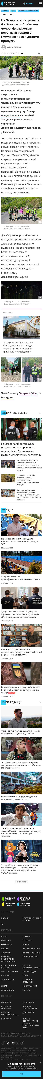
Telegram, (25, 393)
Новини (5, 918)
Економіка (6, 944)
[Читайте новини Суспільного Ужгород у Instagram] (8, 1043)
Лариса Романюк (14, 47)
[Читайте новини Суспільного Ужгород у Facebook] (3, 1043)
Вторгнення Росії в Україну (28, 11)
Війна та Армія (8, 14)
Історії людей (29, 971)
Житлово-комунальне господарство (8, 959)
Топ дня (26, 990)
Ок (21, 1074)
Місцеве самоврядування (31, 966)
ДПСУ (13, 11)
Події (3, 936)
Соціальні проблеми (27, 981)
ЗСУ (3, 924)
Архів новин (28, 1002)
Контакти (6, 1002)
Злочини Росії (8, 980)
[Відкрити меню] (41, 3)
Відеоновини (8, 990)
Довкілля (6, 953)
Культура (27, 940)
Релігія (25, 975)
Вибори (5, 949)
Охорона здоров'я (31, 953)
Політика (6, 975)
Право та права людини (8, 966)
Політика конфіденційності (10, 1013)
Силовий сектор (9, 971)
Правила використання (29, 1007)
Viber (34, 393)
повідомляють (10, 115)
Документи (28, 1012)
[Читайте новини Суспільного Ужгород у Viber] (17, 1043)
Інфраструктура (30, 957)
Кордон (5, 11)
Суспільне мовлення (6, 1007)
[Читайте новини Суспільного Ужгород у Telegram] (22, 1043)
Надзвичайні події (31, 949)
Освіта (25, 944)
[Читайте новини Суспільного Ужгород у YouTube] (13, 1043)
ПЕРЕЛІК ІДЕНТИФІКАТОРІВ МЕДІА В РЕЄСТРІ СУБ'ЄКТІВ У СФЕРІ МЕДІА (30, 1023)
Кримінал (6, 940)
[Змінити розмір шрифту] (39, 53)
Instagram (7, 397)
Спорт (4, 986)
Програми (6, 1019)
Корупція (27, 936)
